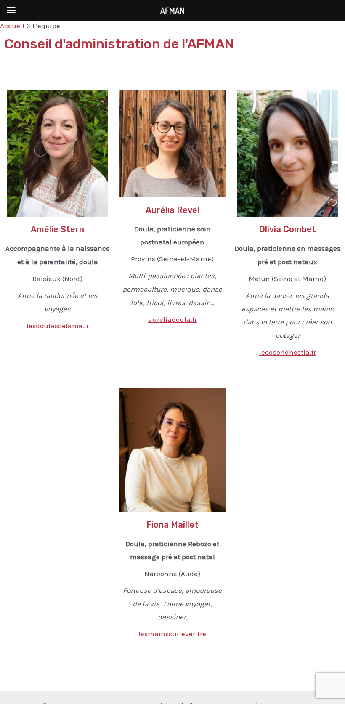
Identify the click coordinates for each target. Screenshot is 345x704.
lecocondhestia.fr (287, 352)
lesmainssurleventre (172, 634)
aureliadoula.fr (172, 319)
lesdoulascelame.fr (58, 325)
